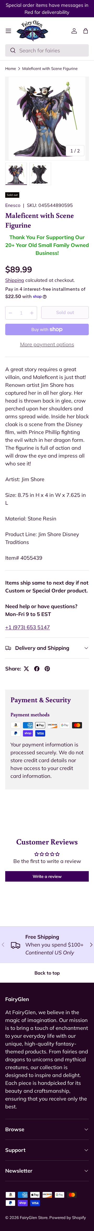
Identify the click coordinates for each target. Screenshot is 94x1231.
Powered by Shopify (67, 1217)
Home (10, 68)
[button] (85, 31)
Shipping (14, 280)
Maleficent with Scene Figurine (50, 68)
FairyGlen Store (34, 1217)
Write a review (47, 876)
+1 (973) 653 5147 (27, 627)
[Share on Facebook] (37, 668)
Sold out (65, 312)
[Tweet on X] (26, 668)
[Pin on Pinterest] (47, 668)
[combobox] (47, 50)
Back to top (47, 973)
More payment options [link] (47, 344)
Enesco (12, 205)
